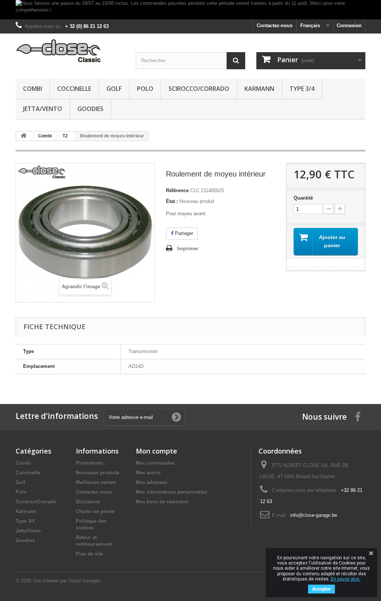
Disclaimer (88, 502)
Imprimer (187, 248)
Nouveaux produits (97, 473)
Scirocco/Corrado (199, 89)
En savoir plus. (346, 579)
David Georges (84, 580)
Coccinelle (74, 89)
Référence (177, 190)
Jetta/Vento (42, 109)
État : (172, 201)
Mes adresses (151, 482)
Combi (32, 89)
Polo (145, 89)
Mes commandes (155, 463)
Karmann (259, 89)
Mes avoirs (148, 473)
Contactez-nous (274, 25)
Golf (114, 89)
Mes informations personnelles (171, 492)
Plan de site (89, 554)
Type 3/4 (301, 89)
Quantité (303, 198)
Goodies (90, 109)
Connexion (349, 25)
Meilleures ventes (96, 482)
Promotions (89, 463)
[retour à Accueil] (23, 136)
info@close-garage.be (313, 515)
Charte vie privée (95, 511)
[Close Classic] (70, 51)
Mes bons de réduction (162, 502)
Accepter (321, 589)
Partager (183, 233)
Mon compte (156, 450)
